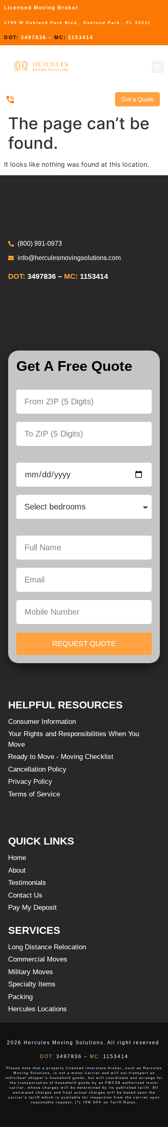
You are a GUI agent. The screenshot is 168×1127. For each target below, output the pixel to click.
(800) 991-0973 (37, 99)
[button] (158, 67)
